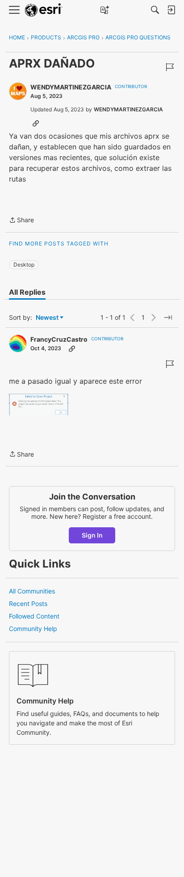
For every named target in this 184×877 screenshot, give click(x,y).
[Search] (155, 10)
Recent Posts (28, 603)
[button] (38, 404)
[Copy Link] (35, 123)
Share (21, 220)
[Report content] (169, 67)
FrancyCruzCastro (59, 339)
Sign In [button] (92, 535)
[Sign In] (171, 10)
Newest (47, 318)
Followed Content (34, 616)
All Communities (32, 591)
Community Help (33, 628)
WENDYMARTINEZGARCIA (70, 87)
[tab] (27, 292)
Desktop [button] (23, 264)
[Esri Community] (44, 10)
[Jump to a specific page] (168, 317)
